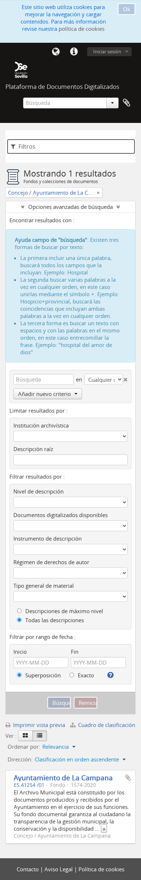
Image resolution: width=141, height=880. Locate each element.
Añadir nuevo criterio (44, 393)
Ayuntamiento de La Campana (63, 777)
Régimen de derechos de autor (51, 562)
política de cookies (81, 28)
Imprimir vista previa (38, 724)
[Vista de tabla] (39, 735)
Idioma (56, 52)
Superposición (42, 675)
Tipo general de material (43, 585)
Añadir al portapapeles (128, 777)
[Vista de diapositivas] (25, 735)
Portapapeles (127, 103)
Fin (74, 651)
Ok (126, 9)
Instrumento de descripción (47, 538)
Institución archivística (41, 425)
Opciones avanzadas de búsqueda (70, 206)
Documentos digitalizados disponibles (60, 515)
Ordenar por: (24, 746)
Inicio (20, 651)
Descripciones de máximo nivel (63, 611)
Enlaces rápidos (74, 52)
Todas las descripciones (54, 620)
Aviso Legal (59, 869)
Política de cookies (101, 869)
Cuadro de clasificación (106, 724)
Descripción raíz (33, 449)
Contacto (28, 869)
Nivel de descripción (38, 491)
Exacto (85, 675)
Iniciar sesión (107, 51)
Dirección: (20, 759)
